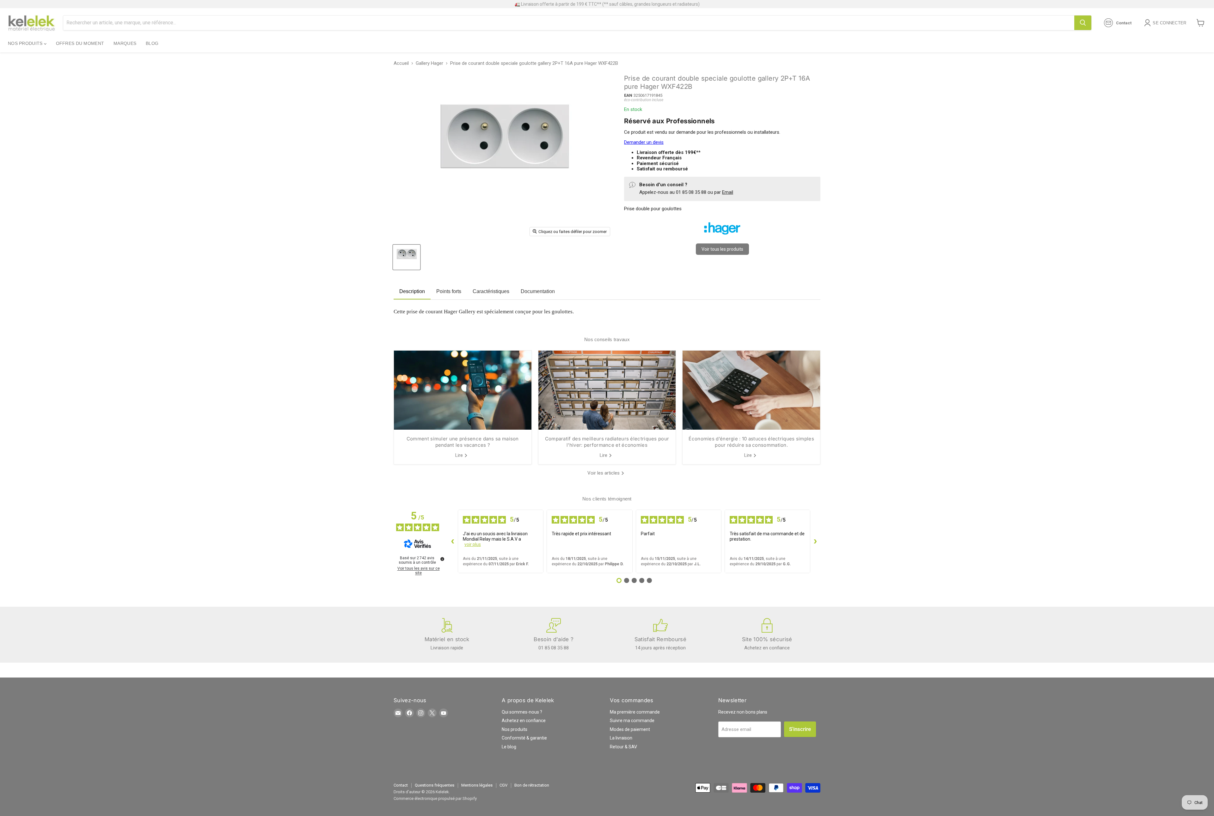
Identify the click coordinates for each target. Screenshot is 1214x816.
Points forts (448, 291)
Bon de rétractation (531, 785)
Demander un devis (644, 142)
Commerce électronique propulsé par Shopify (435, 798)
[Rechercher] (1082, 22)
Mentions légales (477, 785)
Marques (124, 43)
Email (727, 192)
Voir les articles (604, 473)
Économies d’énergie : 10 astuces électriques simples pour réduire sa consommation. (751, 442)
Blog (152, 43)
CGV (503, 785)
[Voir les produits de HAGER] (722, 237)
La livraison (621, 737)
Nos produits (26, 43)
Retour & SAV (623, 746)
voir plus (472, 544)
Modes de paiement (630, 729)
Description (412, 291)
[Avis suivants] (815, 541)
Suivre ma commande (632, 720)
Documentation (538, 291)
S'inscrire (800, 729)
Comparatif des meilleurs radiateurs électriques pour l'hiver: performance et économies (607, 442)
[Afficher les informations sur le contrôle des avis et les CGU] (442, 558)
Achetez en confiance (524, 720)
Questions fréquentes (434, 785)
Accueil (401, 63)
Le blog (509, 746)
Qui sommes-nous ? (522, 712)
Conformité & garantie (524, 737)
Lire (459, 455)
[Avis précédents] (452, 541)
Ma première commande (635, 712)
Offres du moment (80, 43)
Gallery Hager (429, 63)
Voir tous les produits (722, 249)
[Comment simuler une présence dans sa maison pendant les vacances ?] (462, 390)
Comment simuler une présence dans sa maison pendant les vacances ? (463, 442)
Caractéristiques (491, 291)
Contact (401, 785)
